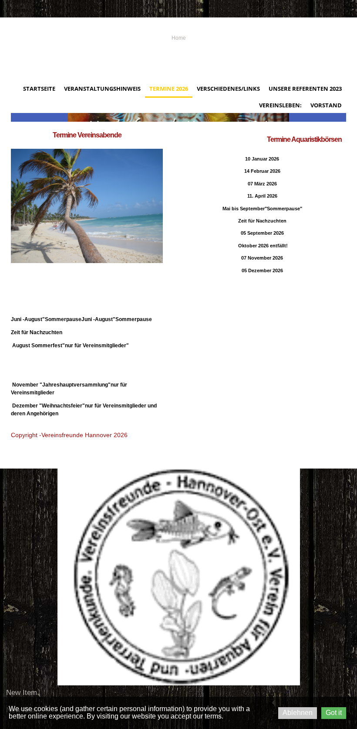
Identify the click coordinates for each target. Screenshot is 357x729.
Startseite (39, 88)
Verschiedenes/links (228, 88)
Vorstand (326, 105)
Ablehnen (298, 712)
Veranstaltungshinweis (102, 88)
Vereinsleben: (280, 105)
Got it (334, 712)
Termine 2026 (168, 88)
